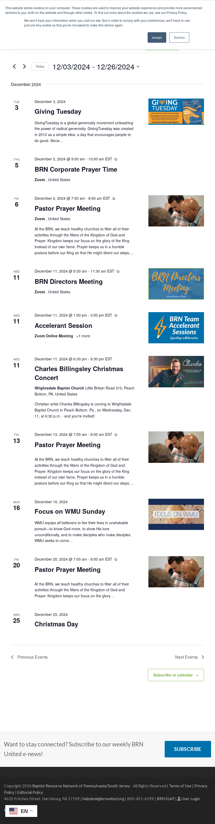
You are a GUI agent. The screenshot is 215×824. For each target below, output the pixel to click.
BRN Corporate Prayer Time (76, 169)
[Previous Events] (14, 66)
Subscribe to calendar (173, 674)
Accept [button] (157, 37)
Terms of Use (180, 785)
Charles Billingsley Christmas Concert (79, 373)
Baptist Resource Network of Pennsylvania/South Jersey (81, 785)
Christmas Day (56, 623)
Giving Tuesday (58, 111)
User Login (190, 798)
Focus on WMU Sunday (70, 511)
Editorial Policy (30, 792)
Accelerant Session (63, 325)
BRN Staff (165, 798)
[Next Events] (24, 66)
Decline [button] (179, 37)
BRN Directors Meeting (69, 281)
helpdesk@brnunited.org (103, 798)
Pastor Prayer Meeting (68, 208)
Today (40, 66)
